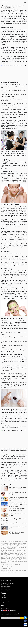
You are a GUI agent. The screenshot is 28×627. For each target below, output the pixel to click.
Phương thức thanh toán (6, 584)
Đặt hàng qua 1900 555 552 (7, 583)
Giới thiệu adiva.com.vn (6, 595)
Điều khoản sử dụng (5, 600)
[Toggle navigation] (25, 2)
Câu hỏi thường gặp (5, 589)
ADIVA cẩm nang (4, 608)
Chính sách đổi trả (5, 588)
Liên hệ (2, 602)
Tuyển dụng (3, 597)
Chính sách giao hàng (6, 586)
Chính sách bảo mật (5, 599)
